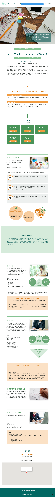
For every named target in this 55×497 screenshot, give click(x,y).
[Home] (52, 494)
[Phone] (52, 492)
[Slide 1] (28, 42)
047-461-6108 (48, 3)
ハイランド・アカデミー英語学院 (27, 490)
